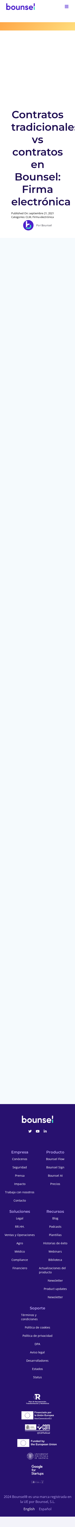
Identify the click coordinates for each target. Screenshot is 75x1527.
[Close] (70, 698)
